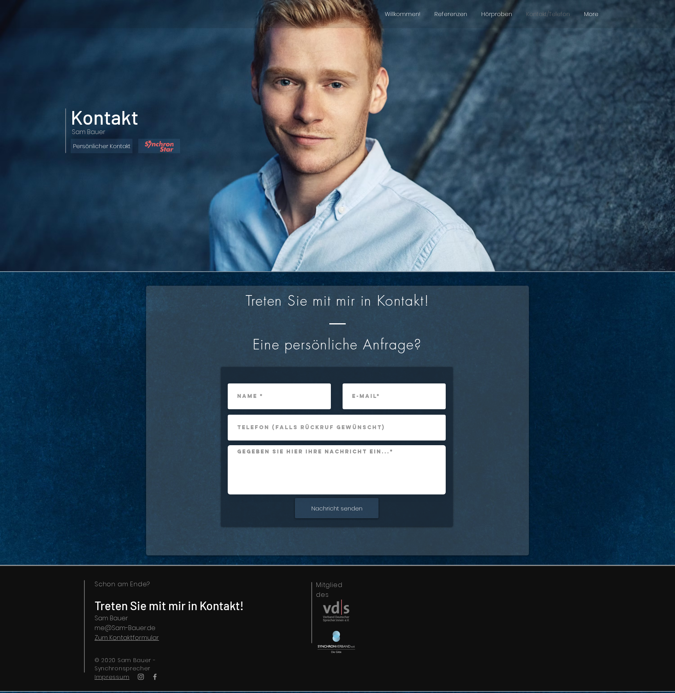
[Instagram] (141, 677)
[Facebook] (155, 677)
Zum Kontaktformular (127, 637)
